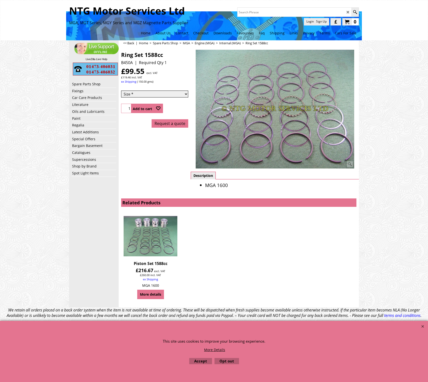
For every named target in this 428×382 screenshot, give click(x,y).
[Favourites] (158, 108)
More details (150, 294)
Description (203, 175)
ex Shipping (128, 81)
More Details (214, 349)
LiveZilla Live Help (96, 59)
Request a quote (170, 123)
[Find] (355, 12)
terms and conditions (402, 315)
